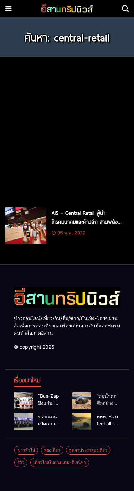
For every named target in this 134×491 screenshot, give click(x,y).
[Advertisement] (67, 129)
